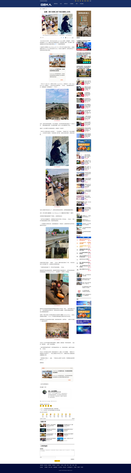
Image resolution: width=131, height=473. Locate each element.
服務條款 (49, 465)
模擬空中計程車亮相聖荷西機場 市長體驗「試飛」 (88, 88)
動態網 (78, 467)
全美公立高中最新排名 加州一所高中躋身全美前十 (88, 82)
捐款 (68, 465)
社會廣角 (43, 8)
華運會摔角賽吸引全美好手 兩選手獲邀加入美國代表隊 (88, 129)
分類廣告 (71, 3)
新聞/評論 (55, 3)
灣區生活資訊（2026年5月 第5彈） (88, 197)
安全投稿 (58, 465)
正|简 (72, 37)
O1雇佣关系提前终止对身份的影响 (88, 191)
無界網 (82, 467)
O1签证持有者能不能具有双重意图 (88, 179)
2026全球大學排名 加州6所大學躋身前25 (88, 173)
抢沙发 (73, 418)
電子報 (62, 465)
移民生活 (65, 3)
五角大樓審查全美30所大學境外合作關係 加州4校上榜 (88, 106)
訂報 (73, 465)
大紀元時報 (60, 467)
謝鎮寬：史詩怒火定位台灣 (68, 438)
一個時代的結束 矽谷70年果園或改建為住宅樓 (88, 117)
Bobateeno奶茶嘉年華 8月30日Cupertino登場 (88, 123)
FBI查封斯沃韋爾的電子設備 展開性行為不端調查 (88, 100)
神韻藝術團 (55, 467)
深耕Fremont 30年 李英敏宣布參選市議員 (88, 185)
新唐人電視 (50, 467)
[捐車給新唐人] (84, 36)
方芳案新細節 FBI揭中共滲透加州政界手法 (87, 94)
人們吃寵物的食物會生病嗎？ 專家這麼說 (50, 408)
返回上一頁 (57, 460)
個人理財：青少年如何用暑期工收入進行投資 (52, 410)
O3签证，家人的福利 (88, 203)
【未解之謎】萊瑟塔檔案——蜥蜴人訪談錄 (88, 162)
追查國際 (46, 467)
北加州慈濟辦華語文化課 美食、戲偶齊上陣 (88, 111)
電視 (76, 465)
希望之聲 (64, 467)
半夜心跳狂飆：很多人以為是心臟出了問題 (88, 156)
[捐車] (84, 151)
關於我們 (41, 465)
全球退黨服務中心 (70, 467)
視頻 (77, 3)
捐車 (70, 465)
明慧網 (75, 467)
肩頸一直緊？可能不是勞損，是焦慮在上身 (88, 168)
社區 (61, 3)
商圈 (65, 465)
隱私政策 (54, 465)
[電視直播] (84, 333)
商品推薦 (81, 3)
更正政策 (45, 465)
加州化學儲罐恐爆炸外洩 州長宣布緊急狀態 (88, 208)
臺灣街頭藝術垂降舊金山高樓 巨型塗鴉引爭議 (88, 135)
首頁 (40, 8)
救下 (55, 44)
